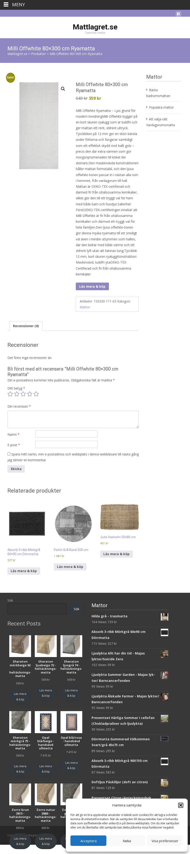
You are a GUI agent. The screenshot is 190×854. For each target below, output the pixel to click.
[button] (180, 805)
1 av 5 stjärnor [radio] (10, 394)
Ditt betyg (16, 388)
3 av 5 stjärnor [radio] (23, 394)
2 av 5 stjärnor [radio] (16, 394)
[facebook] (178, 15)
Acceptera (88, 840)
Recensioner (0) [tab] (26, 326)
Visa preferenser (165, 840)
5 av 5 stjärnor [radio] (36, 394)
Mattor (85, 307)
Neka (127, 840)
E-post (13, 445)
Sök (10, 600)
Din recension (19, 406)
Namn (13, 434)
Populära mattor (161, 107)
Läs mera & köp (92, 286)
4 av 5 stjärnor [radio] (29, 394)
